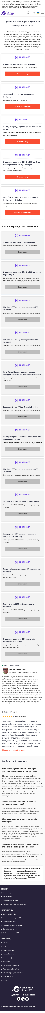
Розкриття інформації (10, 958)
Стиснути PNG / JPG (9, 914)
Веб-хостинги (7, 896)
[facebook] (18, 999)
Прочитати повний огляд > (14, 750)
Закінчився (22, 252)
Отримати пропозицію (22, 106)
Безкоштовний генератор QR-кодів (14, 918)
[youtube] (27, 999)
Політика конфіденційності (11, 969)
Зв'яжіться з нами (8, 950)
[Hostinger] (22, 67)
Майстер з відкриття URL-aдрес (13, 933)
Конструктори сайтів (9, 893)
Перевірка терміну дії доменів (12, 925)
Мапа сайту (6, 961)
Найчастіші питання (9, 954)
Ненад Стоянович (17, 670)
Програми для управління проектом (14, 904)
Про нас (5, 943)
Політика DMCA (8, 976)
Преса (5, 980)
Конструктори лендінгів (10, 900)
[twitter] (23, 999)
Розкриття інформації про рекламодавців (22, 7)
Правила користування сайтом (12, 973)
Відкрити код (22, 74)
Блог (4, 946)
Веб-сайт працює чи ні (10, 929)
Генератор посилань (9, 921)
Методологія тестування (11, 965)
